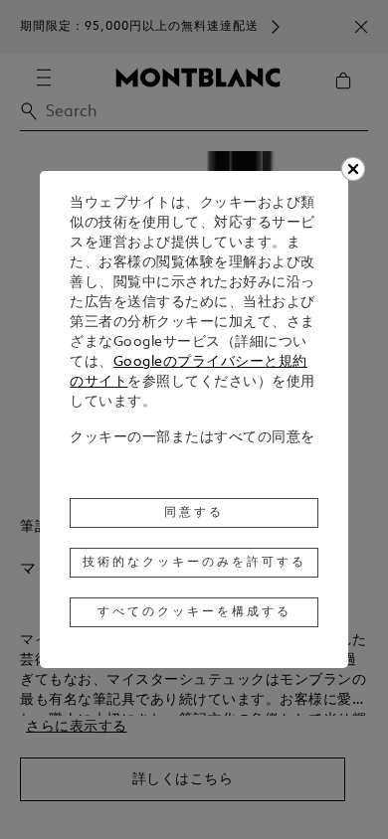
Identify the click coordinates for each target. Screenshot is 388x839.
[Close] (353, 169)
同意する (194, 513)
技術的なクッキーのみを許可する (194, 563)
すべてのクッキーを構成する (194, 612)
